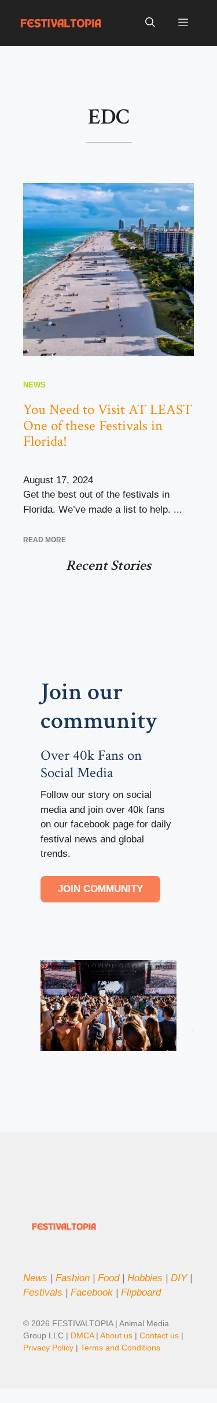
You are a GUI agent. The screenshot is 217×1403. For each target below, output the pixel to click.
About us (116, 1335)
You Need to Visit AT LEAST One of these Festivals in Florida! (107, 425)
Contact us (159, 1335)
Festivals (42, 1292)
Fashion (73, 1278)
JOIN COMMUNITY (100, 888)
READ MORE (44, 540)
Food (108, 1278)
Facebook (92, 1292)
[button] (150, 23)
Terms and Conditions (120, 1347)
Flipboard (141, 1292)
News (34, 384)
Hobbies (145, 1278)
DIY (179, 1278)
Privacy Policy (49, 1347)
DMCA (82, 1335)
